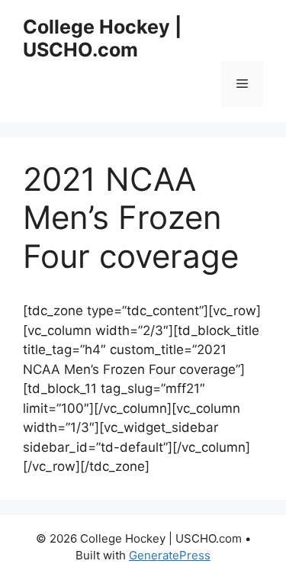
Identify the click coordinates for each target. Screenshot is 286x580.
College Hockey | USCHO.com (102, 38)
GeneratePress (169, 555)
